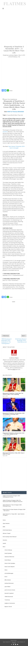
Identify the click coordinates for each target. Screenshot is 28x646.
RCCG (6, 576)
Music (6, 570)
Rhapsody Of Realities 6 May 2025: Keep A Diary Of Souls (13, 453)
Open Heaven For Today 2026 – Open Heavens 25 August (13, 514)
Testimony (7, 600)
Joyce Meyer (7, 586)
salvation (5, 131)
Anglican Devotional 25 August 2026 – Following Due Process (12, 496)
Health (4, 543)
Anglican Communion (10, 603)
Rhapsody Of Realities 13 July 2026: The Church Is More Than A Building (13, 394)
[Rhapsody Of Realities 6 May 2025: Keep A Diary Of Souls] (14, 444)
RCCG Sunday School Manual (9, 536)
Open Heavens (6, 523)
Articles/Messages (9, 573)
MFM (4, 526)
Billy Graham (8, 580)
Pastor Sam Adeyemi (10, 566)
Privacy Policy (14, 640)
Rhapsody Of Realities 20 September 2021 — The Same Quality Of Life (13, 433)
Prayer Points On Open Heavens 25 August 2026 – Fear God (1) (14, 510)
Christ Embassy (13, 57)
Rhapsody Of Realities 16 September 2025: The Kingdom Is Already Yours (14, 414)
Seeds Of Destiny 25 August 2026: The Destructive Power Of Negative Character (12, 501)
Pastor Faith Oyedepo (10, 563)
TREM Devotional (9, 596)
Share (10, 90)
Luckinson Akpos (13, 55)
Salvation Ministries (9, 556)
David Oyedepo (8, 553)
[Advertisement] (14, 26)
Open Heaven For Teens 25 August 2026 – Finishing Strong (12, 505)
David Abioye (8, 560)
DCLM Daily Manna (7, 530)
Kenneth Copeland (9, 593)
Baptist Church (8, 606)
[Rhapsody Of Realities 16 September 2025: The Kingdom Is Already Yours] (14, 404)
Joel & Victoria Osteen (10, 590)
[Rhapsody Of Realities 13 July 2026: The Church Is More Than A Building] (14, 384)
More (4, 546)
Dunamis (5, 540)
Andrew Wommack (9, 583)
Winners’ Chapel (6, 533)
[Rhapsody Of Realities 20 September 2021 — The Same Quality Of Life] (14, 424)
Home (4, 520)
